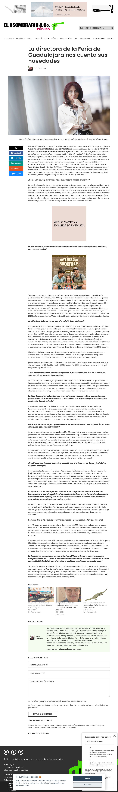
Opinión (19, 38)
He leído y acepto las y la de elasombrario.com (102, 764)
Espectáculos (41, 38)
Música (55, 38)
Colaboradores (10, 780)
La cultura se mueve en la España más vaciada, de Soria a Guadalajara (40, 605)
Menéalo (17, 168)
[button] (34, 26)
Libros (29, 38)
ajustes (13, 790)
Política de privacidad (13, 767)
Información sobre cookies (16, 770)
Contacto (8, 774)
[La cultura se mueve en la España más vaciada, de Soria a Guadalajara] (41, 594)
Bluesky (17, 174)
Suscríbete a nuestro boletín (98, 737)
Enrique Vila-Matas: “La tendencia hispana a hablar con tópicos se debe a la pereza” (67, 606)
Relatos (111, 38)
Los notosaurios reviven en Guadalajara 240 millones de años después (95, 605)
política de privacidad (58, 701)
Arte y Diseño (66, 38)
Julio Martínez (40, 68)
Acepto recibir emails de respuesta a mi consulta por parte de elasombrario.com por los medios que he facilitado (102, 753)
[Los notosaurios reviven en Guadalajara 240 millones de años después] (96, 594)
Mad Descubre (99, 38)
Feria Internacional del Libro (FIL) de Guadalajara (51, 149)
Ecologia (8, 38)
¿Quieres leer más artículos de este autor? (65, 649)
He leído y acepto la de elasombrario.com (58, 701)
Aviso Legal (9, 764)
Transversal (85, 38)
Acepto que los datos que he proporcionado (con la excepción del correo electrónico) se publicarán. (68, 706)
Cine (76, 38)
